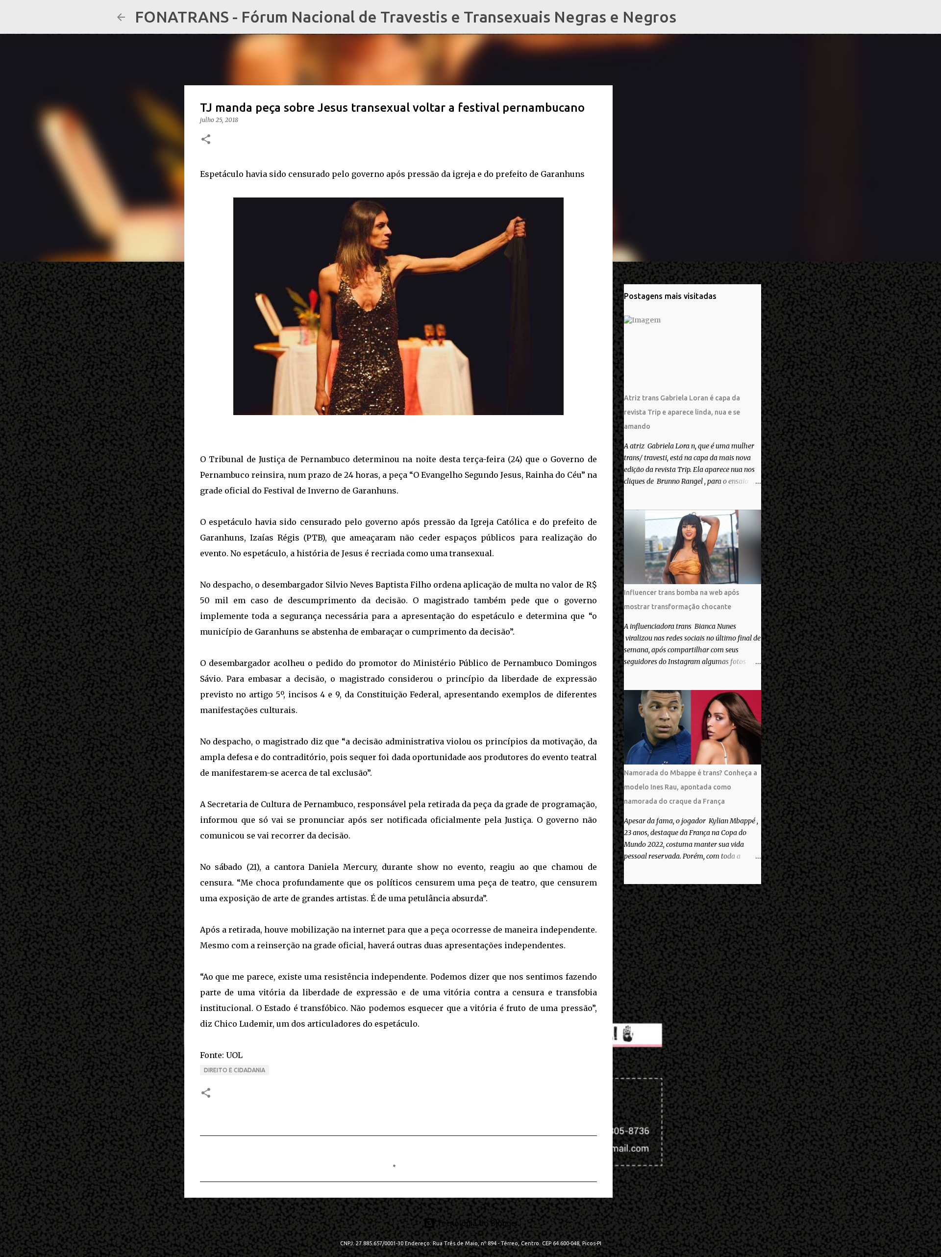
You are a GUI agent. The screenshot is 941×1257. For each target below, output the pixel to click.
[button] (206, 140)
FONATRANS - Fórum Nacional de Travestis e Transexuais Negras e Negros (405, 16)
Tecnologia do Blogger (476, 1223)
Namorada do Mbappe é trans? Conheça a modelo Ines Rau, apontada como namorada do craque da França (690, 787)
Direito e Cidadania (234, 1070)
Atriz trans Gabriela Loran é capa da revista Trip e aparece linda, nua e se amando (682, 412)
